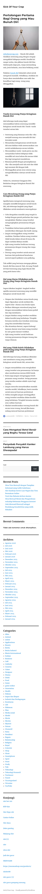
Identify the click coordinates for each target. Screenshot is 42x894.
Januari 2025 (10, 586)
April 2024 (9, 611)
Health (7, 691)
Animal (8, 637)
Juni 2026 (9, 548)
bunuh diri (14, 73)
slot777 (6, 839)
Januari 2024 (10, 619)
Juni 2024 (9, 605)
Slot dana (7, 823)
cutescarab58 (10, 416)
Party (7, 732)
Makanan (9, 707)
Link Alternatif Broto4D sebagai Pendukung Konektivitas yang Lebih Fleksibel (19, 507)
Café (6, 661)
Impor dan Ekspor (12, 697)
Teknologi (9, 770)
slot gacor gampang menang (14, 882)
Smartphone (10, 756)
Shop (7, 751)
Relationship (10, 740)
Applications (10, 642)
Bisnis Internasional (13, 653)
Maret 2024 (9, 614)
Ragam (8, 737)
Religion (8, 743)
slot (4, 845)
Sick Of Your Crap (13, 6)
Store (7, 762)
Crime (7, 669)
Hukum (8, 694)
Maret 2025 (9, 581)
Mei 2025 (8, 576)
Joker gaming (8, 828)
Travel (7, 778)
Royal (7, 745)
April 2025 (9, 578)
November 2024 (11, 592)
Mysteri (8, 724)
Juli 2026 (8, 546)
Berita (27, 416)
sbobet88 (6, 872)
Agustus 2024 (10, 600)
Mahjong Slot (8, 834)
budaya (8, 656)
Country (8, 667)
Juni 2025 (9, 573)
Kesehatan (9, 702)
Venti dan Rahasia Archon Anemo (18, 496)
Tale (6, 767)
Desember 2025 (11, 559)
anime (7, 640)
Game (7, 683)
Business (8, 659)
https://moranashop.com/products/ (17, 866)
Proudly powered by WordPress (25, 890)
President (9, 734)
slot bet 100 (7, 801)
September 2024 (11, 597)
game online (10, 686)
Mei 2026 (9, 551)
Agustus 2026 (10, 543)
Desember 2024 (11, 589)
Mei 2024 (8, 608)
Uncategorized (11, 780)
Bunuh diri (33, 416)
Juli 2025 (8, 570)
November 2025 (11, 562)
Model (7, 715)
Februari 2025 (10, 584)
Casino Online (8, 817)
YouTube (8, 786)
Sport (7, 759)
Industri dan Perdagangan (15, 699)
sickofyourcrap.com (10, 54)
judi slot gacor (8, 855)
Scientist (8, 748)
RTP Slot (6, 807)
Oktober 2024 (10, 595)
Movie (7, 718)
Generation (9, 688)
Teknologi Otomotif (13, 772)
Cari (4, 465)
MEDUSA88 (7, 861)
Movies (8, 721)
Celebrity (8, 664)
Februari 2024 (10, 616)
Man (7, 710)
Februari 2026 (10, 554)
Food (7, 680)
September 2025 (11, 567)
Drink (7, 678)
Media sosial (10, 713)
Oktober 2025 (10, 565)
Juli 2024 (8, 603)
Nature (8, 726)
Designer (8, 672)
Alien (7, 634)
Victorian (8, 783)
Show (7, 753)
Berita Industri (11, 650)
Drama (7, 675)
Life (6, 705)
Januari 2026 (10, 557)
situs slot (6, 850)
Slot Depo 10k (8, 812)
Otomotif (8, 729)
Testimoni (9, 775)
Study (7, 764)
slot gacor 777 (8, 877)
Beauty (8, 645)
